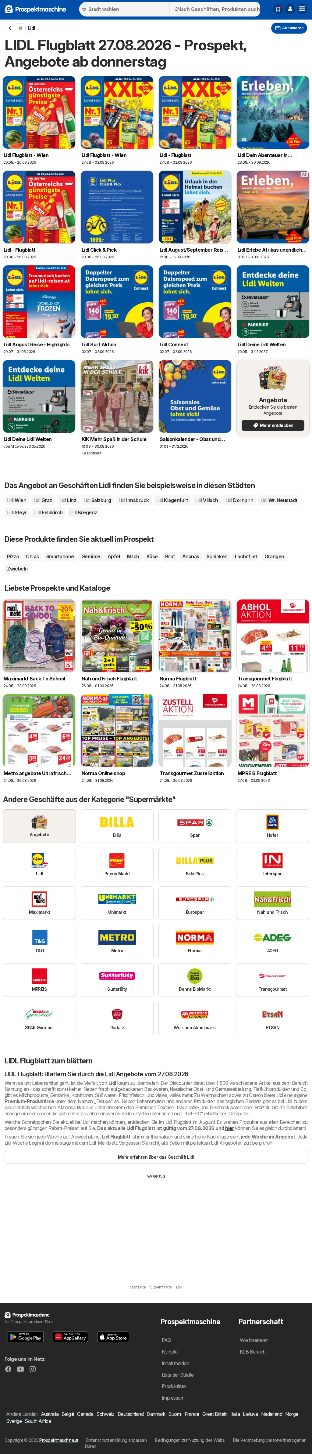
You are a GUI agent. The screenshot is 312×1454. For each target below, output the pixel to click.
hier (229, 1128)
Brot (170, 556)
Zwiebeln (17, 569)
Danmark (156, 1414)
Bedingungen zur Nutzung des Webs (190, 1440)
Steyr (17, 512)
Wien (16, 500)
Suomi (174, 1414)
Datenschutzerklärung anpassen (116, 1440)
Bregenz (83, 512)
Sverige (14, 1421)
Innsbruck (134, 500)
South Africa (38, 1421)
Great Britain (214, 1414)
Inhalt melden (175, 1363)
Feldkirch (48, 512)
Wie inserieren (254, 1340)
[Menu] (302, 9)
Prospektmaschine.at (58, 1440)
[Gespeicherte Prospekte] (278, 9)
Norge (291, 1414)
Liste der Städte (178, 1375)
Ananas (190, 556)
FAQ (166, 1340)
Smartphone (60, 556)
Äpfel (114, 556)
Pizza (13, 556)
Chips (32, 556)
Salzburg (97, 500)
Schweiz (105, 1414)
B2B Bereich (252, 1352)
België (68, 1414)
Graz (43, 500)
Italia (235, 1414)
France (192, 1414)
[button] (290, 9)
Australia (49, 1414)
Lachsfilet (246, 556)
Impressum (173, 1398)
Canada (85, 1414)
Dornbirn (239, 500)
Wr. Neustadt (279, 500)
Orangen (274, 556)
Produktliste (174, 1386)
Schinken (217, 556)
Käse (152, 556)
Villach (206, 500)
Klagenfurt (172, 500)
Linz (67, 500)
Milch (133, 556)
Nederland (271, 1414)
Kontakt (170, 1352)
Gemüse (90, 556)
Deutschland (131, 1414)
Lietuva (250, 1414)
